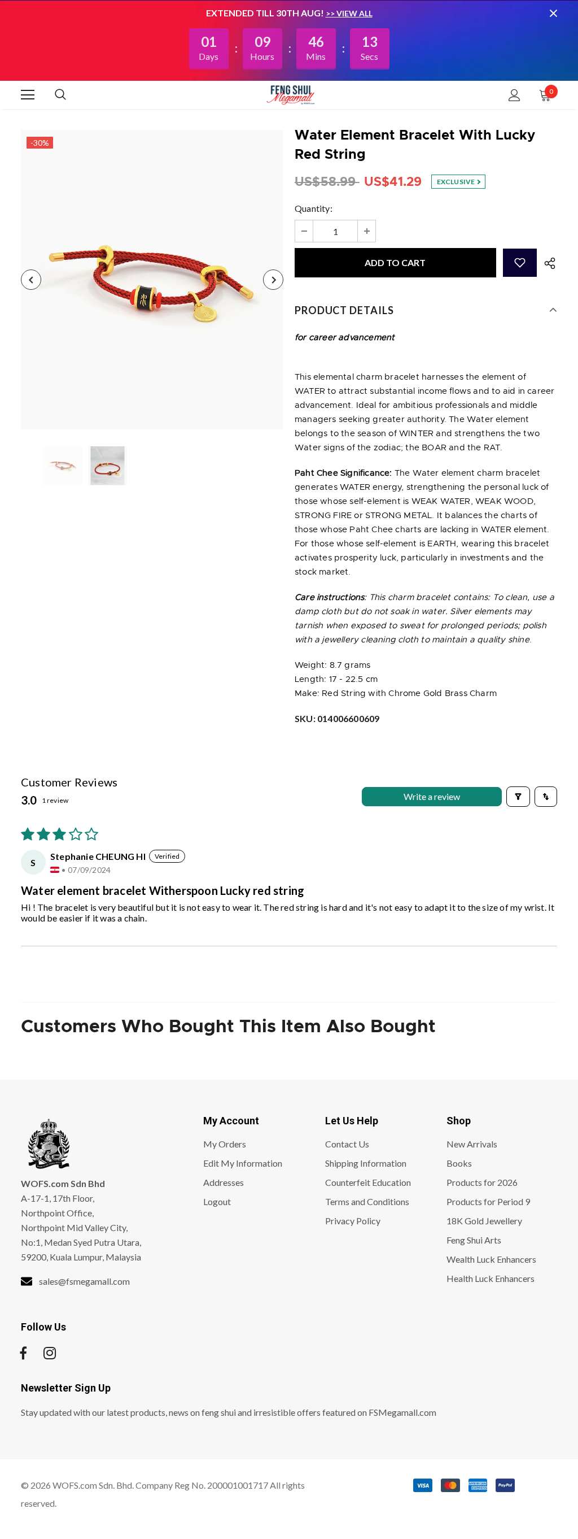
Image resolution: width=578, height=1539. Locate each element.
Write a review (432, 796)
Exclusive (456, 181)
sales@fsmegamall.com (84, 1281)
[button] (520, 263)
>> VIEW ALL (349, 13)
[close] (553, 13)
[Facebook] (23, 1353)
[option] (152, 279)
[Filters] (518, 796)
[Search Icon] (72, 95)
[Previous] (31, 279)
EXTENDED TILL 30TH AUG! (266, 12)
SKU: (337, 718)
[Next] (273, 279)
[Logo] (290, 94)
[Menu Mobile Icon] (27, 95)
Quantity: (313, 208)
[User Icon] (514, 95)
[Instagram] (50, 1353)
